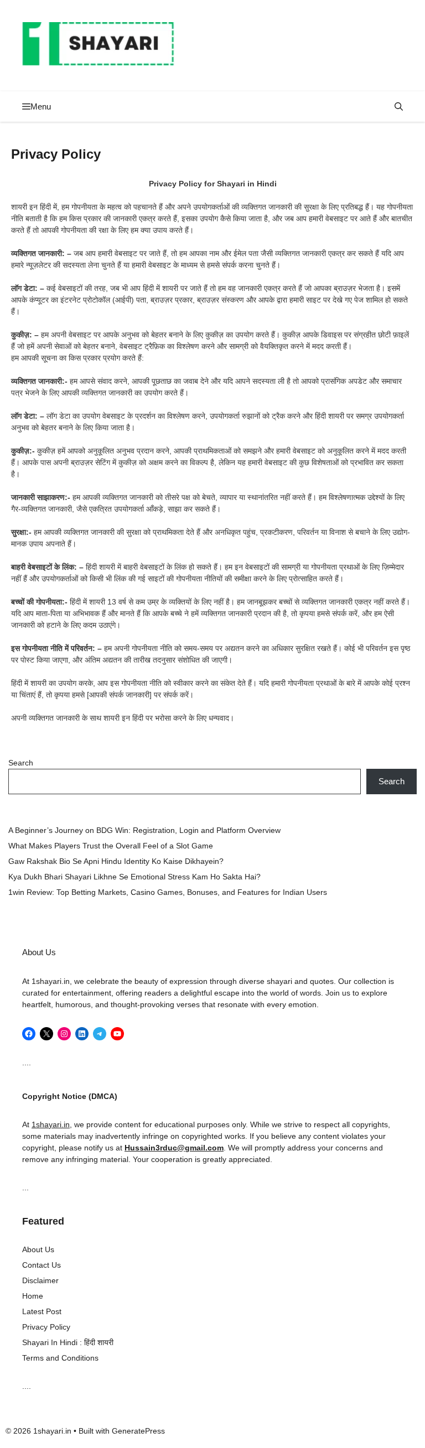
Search (20, 762)
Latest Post (41, 1311)
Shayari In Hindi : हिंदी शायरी (67, 1342)
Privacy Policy (46, 1326)
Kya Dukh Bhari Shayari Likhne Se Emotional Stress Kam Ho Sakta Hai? (135, 876)
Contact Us (41, 1265)
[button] (398, 106)
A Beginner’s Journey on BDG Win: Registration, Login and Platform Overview (144, 830)
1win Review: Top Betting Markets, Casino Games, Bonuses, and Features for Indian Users (167, 892)
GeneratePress (138, 1430)
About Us (38, 1249)
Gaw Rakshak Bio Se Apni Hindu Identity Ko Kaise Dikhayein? (116, 861)
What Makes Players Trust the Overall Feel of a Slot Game (110, 845)
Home (32, 1295)
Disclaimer (40, 1280)
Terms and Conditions (60, 1357)
